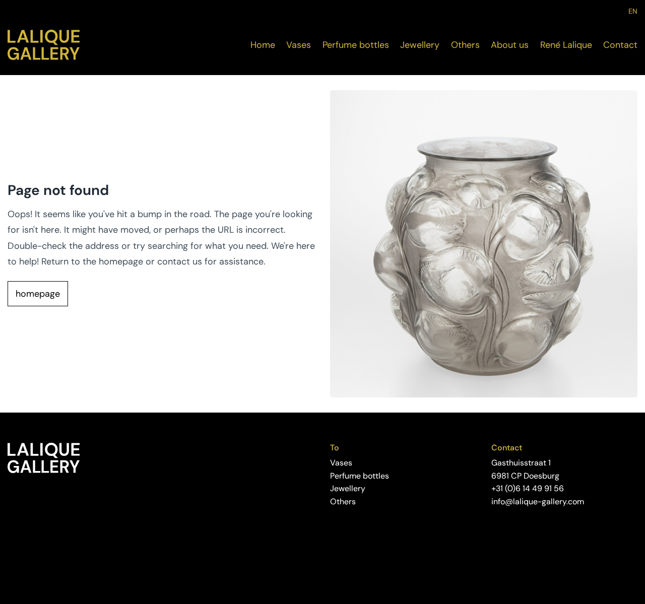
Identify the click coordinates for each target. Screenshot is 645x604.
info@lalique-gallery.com (537, 501)
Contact (620, 45)
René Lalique (566, 45)
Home (262, 45)
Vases (298, 45)
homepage (38, 294)
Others (465, 45)
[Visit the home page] (44, 45)
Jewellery (419, 45)
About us (510, 45)
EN (632, 11)
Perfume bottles (355, 45)
